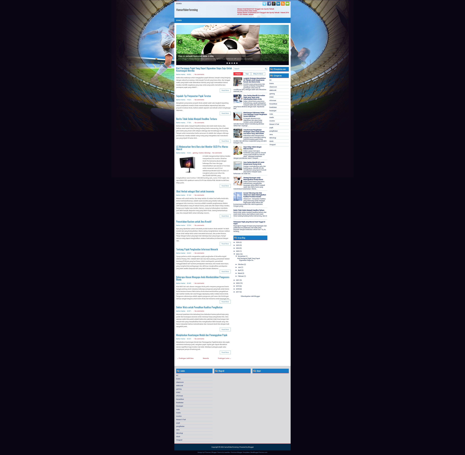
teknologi (207, 153)
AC (270, 80)
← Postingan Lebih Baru (185, 358)
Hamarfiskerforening (187, 9)
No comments (199, 74)
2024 (238, 248)
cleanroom (273, 87)
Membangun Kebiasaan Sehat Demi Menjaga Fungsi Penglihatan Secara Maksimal (255, 114)
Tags (247, 74)
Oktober (241, 264)
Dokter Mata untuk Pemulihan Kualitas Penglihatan (199, 307)
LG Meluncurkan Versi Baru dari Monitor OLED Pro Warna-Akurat (202, 147)
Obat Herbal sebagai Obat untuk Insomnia (195, 191)
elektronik (272, 90)
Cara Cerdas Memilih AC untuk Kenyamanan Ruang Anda (253, 163)
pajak (271, 128)
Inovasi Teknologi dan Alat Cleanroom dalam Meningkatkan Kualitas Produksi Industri (254, 194)
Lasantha (227, 452)
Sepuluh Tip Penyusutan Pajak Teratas (193, 96)
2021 (238, 280)
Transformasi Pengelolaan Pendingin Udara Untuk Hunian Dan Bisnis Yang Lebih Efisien (254, 131)
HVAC (271, 97)
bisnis (271, 83)
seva (271, 134)
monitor (201, 153)
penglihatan (273, 131)
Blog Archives (258, 74)
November (242, 256)
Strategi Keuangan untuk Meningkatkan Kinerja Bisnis (253, 178)
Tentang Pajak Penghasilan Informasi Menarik (197, 249)
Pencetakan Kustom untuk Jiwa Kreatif (193, 221)
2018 (238, 289)
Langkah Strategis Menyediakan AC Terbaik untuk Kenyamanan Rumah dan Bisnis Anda (254, 80)
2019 (238, 286)
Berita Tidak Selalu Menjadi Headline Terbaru (196, 119)
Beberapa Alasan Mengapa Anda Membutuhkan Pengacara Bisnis (202, 278)
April (240, 270)
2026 (238, 242)
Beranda (179, 3)
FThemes (207, 452)
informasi (272, 100)
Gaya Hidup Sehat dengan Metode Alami (252, 148)
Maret (240, 273)
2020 (238, 283)
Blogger (257, 296)
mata (271, 114)
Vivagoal (272, 144)
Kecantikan (273, 104)
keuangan (272, 111)
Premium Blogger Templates (240, 452)
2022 (238, 254)
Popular (238, 74)
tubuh (271, 141)
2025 (238, 245)
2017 (238, 292)
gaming (195, 153)
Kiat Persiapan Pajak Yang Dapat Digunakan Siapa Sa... (248, 259)
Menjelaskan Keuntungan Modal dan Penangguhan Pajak (201, 335)
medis (271, 117)
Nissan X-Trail (274, 124)
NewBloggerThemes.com (259, 452)
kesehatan (273, 107)
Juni (239, 267)
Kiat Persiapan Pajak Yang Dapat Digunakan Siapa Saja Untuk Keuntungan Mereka (204, 69)
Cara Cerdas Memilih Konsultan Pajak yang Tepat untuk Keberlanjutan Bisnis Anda (254, 97)
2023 (238, 251)
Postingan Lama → (224, 358)
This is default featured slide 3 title (196, 56)
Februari (241, 276)
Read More (225, 90)
